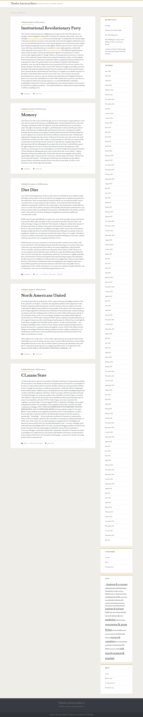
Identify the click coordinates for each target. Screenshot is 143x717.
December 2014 (109, 371)
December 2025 (109, 99)
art (37, 274)
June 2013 (108, 451)
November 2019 (109, 170)
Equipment (117, 603)
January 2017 (108, 282)
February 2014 (109, 413)
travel (108, 653)
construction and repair (121, 594)
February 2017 (109, 277)
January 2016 (108, 315)
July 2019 (107, 188)
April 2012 (108, 502)
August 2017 (108, 254)
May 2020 (108, 141)
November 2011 (109, 526)
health (107, 612)
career (113, 594)
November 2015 (109, 320)
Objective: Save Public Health (113, 30)
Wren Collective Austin (36, 39)
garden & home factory (119, 605)
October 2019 (109, 174)
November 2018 (109, 226)
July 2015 (107, 338)
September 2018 (109, 235)
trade (122, 648)
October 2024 (109, 113)
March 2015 (108, 357)
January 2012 (108, 516)
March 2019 (108, 207)
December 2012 (109, 470)
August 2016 (108, 296)
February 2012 (109, 512)
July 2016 (107, 301)
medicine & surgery (120, 620)
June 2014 (108, 395)
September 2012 (109, 484)
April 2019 (108, 202)
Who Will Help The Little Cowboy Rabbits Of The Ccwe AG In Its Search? (114, 42)
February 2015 (109, 362)
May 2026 (108, 76)
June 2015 (108, 343)
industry (118, 612)
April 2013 (108, 460)
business (108, 594)
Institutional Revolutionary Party (51, 28)
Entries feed (108, 678)
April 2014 (108, 404)
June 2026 (108, 71)
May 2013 (108, 455)
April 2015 (108, 352)
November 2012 (109, 474)
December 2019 (109, 165)
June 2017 (108, 263)
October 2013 (109, 432)
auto (116, 591)
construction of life (112, 597)
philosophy (113, 634)
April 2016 (108, 310)
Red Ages (108, 25)
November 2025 (109, 104)
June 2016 (108, 305)
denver (42, 22)
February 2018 (109, 245)
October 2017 (109, 249)
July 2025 (107, 109)
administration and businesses (115, 588)
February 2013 (109, 465)
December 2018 (109, 221)
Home (13, 13)
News (26, 443)
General (27, 94)
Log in (107, 673)
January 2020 (109, 160)
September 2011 (109, 535)
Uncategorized (36, 443)
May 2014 (108, 399)
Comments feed (110, 683)
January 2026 (109, 94)
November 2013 (109, 427)
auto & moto (121, 591)
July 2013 (107, 446)
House (59, 274)
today (117, 649)
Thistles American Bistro (24, 3)
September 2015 (109, 329)
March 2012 (108, 507)
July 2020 (108, 132)
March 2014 (108, 409)
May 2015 (108, 348)
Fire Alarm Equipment (111, 35)
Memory (29, 115)
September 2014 (109, 385)
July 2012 (107, 493)
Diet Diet (29, 190)
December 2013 (109, 423)
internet (123, 612)
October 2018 (109, 230)
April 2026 (108, 80)
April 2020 (108, 146)
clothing (44, 274)
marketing (110, 619)
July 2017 (107, 259)
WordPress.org (109, 688)
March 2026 (108, 85)
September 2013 (109, 437)
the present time (112, 649)
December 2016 (109, 287)
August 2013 (108, 441)
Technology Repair (117, 645)
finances (111, 605)
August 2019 (108, 184)
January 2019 (108, 216)
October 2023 (109, 118)
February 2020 (109, 155)
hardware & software (114, 608)
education (111, 600)
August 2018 (108, 240)
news (108, 624)
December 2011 (109, 521)
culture (122, 597)
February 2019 (109, 212)
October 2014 (109, 380)
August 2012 (108, 488)
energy (111, 603)
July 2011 (107, 540)
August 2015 (108, 334)
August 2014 (108, 390)
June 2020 (108, 137)
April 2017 (108, 273)
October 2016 (109, 291)
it (119, 615)
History (39, 94)
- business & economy (116, 584)
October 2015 (109, 324)
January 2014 (108, 418)
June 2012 (108, 498)
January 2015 (108, 366)
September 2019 (109, 179)
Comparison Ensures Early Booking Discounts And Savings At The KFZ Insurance (115, 51)
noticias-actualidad (117, 630)
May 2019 (108, 198)
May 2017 (108, 268)
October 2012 (109, 479)
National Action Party (53, 50)
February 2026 (109, 90)
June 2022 (108, 127)
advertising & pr (109, 591)
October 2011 (109, 531)
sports (116, 641)
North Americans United (43, 295)
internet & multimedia (111, 616)
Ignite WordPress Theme (61, 715)
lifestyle (121, 616)
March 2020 (108, 151)
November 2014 (109, 376)
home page (112, 612)
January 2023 (108, 123)
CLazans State (33, 375)
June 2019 (108, 193)
